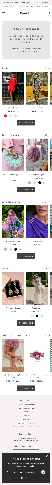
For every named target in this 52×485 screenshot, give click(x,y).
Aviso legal (26, 419)
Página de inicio (30, 49)
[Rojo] (5, 115)
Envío (26, 412)
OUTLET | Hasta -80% (16, 335)
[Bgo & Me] (26, 13)
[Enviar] (43, 472)
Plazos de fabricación (26, 404)
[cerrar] (47, 456)
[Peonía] (15, 115)
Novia (5, 268)
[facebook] (22, 478)
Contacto (26, 415)
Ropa (5, 68)
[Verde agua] (42, 316)
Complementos (11, 201)
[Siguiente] (49, 68)
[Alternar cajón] (3, 13)
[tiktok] (29, 478)
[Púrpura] (29, 182)
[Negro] (39, 182)
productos (33, 51)
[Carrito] (48, 13)
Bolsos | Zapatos (12, 135)
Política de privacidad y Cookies (26, 427)
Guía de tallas (26, 400)
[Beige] (34, 182)
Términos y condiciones (26, 423)
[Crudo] (10, 115)
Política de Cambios (26, 408)
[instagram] (26, 478)
